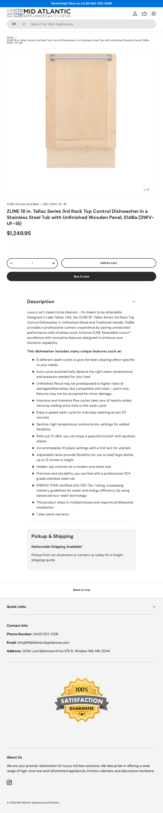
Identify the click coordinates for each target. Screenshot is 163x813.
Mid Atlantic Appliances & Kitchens (38, 802)
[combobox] (81, 24)
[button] (144, 13)
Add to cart (108, 263)
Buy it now (81, 276)
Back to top (81, 590)
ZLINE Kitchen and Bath (23, 204)
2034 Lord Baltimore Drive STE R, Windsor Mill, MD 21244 (66, 651)
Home (10, 37)
